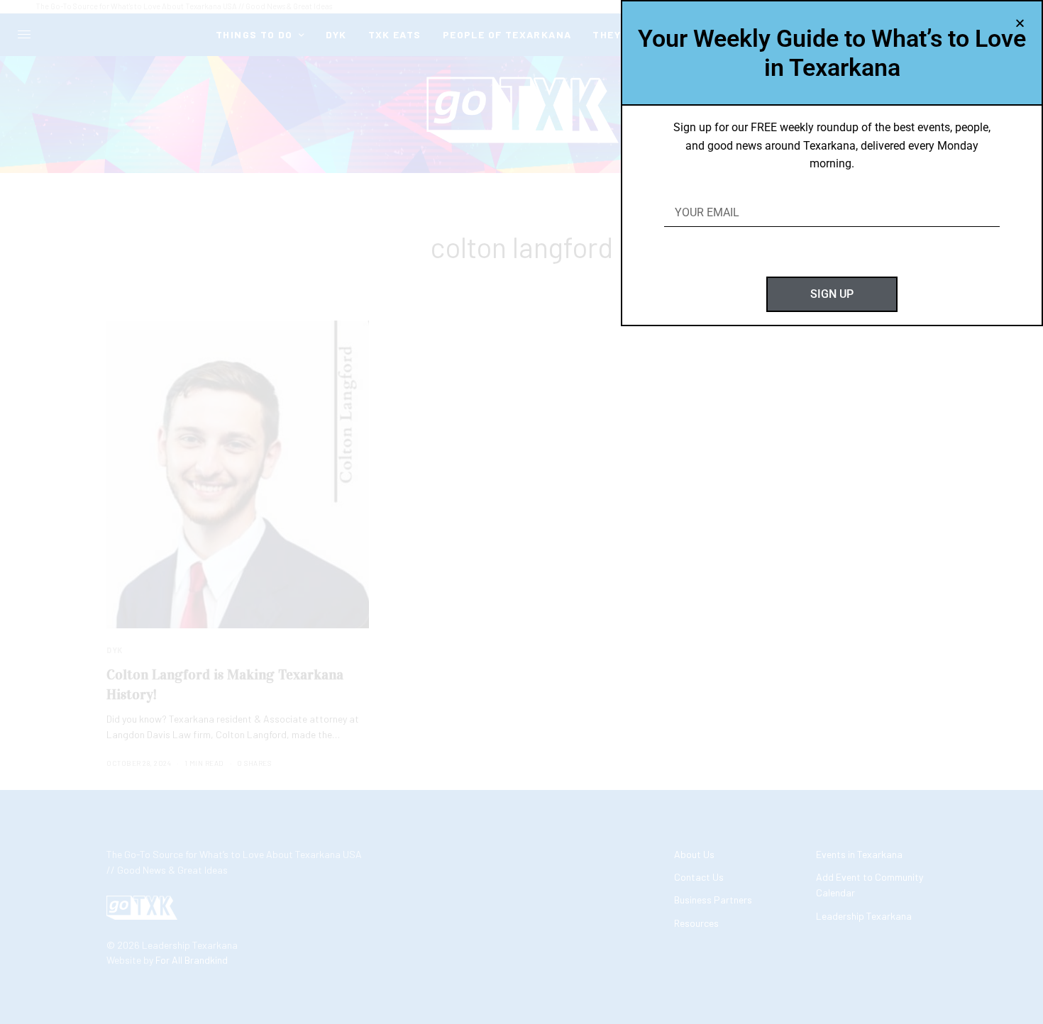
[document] (521, 512)
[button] (1020, 23)
